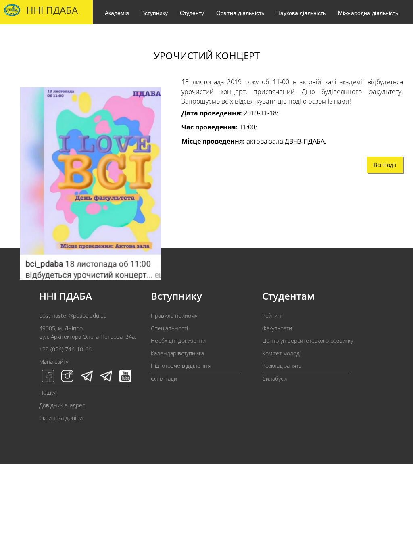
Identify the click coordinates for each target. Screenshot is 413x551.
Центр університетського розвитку (307, 340)
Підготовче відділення (181, 365)
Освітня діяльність (240, 12)
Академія (117, 12)
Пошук (47, 393)
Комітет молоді (281, 353)
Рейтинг (273, 315)
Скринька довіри (61, 418)
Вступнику (154, 12)
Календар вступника (177, 353)
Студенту (192, 12)
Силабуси (274, 378)
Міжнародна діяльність (368, 12)
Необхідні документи (178, 340)
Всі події (384, 165)
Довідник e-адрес (62, 405)
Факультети (277, 328)
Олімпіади (164, 378)
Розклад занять (282, 365)
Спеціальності (169, 328)
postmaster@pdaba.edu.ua (72, 315)
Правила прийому (174, 315)
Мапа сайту (53, 361)
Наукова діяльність (301, 12)
